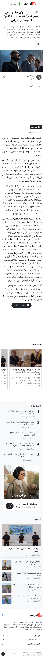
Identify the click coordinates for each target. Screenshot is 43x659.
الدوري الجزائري (14, 4)
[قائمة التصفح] (4, 4)
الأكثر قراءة (36, 406)
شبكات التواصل (34, 640)
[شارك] (37, 44)
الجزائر (33, 79)
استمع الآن (9, 506)
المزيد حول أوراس (29, 630)
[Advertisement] (21, 106)
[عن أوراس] (21, 614)
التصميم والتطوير (33, 644)
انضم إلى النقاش (20, 305)
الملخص (34, 127)
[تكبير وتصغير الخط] (3, 77)
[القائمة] (39, 4)
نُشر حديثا (37, 519)
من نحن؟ (36, 636)
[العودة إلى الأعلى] (3, 654)
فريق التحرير (31, 76)
